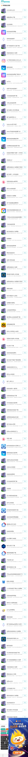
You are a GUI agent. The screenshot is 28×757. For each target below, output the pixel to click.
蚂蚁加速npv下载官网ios (6, 737)
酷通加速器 (3, 739)
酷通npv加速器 (4, 740)
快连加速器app (4, 746)
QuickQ (8, 729)
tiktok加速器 (3, 731)
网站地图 (3, 729)
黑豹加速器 (3, 733)
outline (2, 742)
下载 (25, 10)
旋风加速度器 (4, 735)
